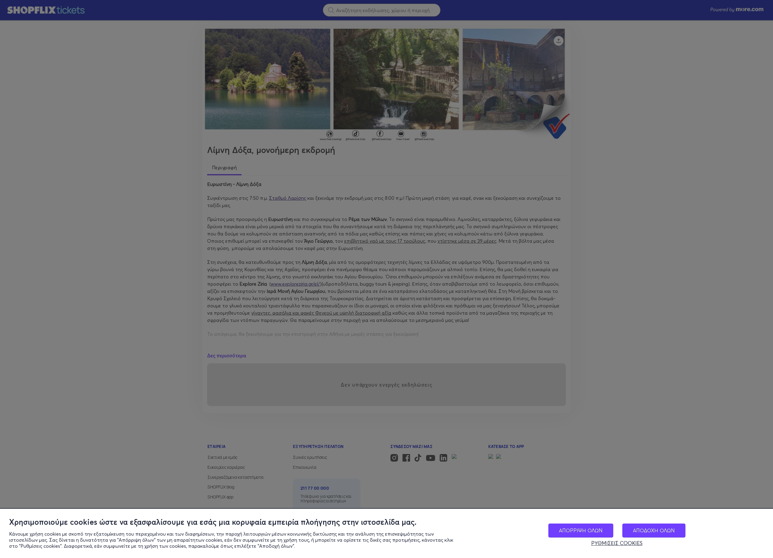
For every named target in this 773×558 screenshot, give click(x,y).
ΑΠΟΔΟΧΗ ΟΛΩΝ (654, 530)
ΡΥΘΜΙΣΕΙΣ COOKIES (617, 543)
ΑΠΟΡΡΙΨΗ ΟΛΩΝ (581, 530)
